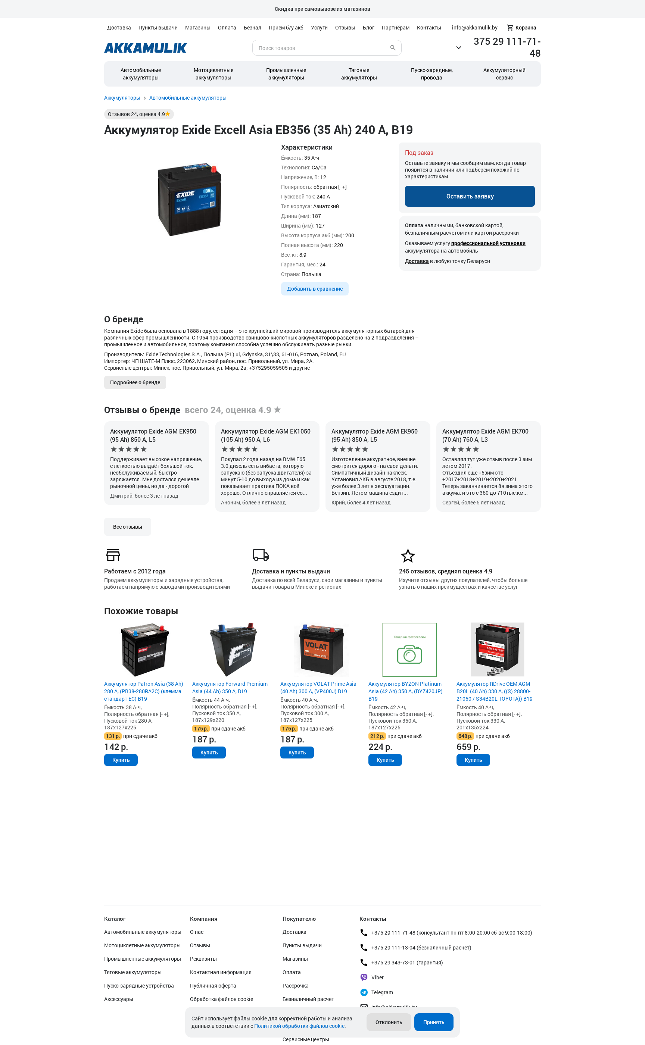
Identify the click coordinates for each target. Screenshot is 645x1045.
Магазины (198, 27)
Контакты (429, 27)
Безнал (252, 27)
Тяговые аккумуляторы (133, 972)
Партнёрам (395, 27)
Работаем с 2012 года (135, 571)
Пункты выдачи (158, 27)
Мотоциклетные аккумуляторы (213, 73)
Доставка (119, 27)
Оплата (227, 27)
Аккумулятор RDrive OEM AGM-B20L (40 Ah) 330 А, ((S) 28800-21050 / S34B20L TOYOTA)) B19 (495, 691)
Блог (368, 27)
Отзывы (345, 27)
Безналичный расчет (308, 998)
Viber (377, 977)
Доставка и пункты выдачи (291, 571)
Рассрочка (296, 985)
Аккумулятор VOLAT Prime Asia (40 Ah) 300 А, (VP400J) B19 (318, 687)
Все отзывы (127, 526)
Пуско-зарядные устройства (139, 985)
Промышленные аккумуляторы (286, 73)
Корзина (525, 27)
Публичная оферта (213, 985)
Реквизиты (203, 958)
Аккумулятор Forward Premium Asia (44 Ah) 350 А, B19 (230, 687)
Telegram (382, 992)
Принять (434, 1022)
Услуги (319, 27)
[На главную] (145, 47)
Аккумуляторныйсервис (504, 73)
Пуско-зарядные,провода (432, 73)
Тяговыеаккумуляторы (359, 73)
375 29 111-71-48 (507, 47)
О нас (196, 931)
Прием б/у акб (286, 27)
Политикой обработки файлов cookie (299, 1025)
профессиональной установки (488, 243)
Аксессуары (118, 998)
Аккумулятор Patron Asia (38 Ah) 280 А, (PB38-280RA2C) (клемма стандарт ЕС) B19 (143, 691)
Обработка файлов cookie (221, 998)
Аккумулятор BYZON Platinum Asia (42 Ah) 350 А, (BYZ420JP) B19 (405, 691)
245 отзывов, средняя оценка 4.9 (445, 571)
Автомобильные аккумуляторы (141, 73)
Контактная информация (221, 972)
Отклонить (389, 1022)
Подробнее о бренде (135, 382)
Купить (121, 759)
